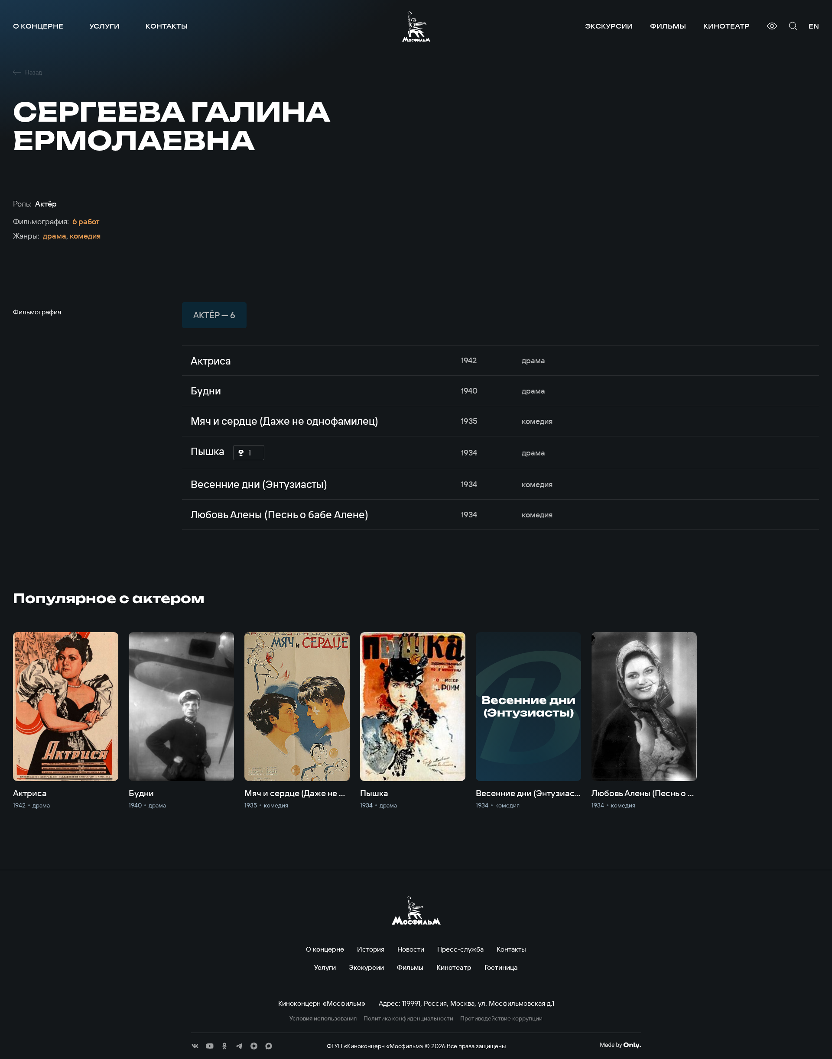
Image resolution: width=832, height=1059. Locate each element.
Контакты (167, 26)
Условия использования (323, 1018)
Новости (410, 949)
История (370, 949)
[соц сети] (195, 1046)
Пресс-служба (460, 949)
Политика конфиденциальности (408, 1018)
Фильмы (668, 26)
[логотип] (416, 26)
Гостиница (501, 967)
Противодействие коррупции (501, 1018)
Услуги (104, 26)
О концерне (38, 26)
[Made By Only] (620, 1045)
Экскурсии (609, 26)
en (814, 26)
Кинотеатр (726, 26)
